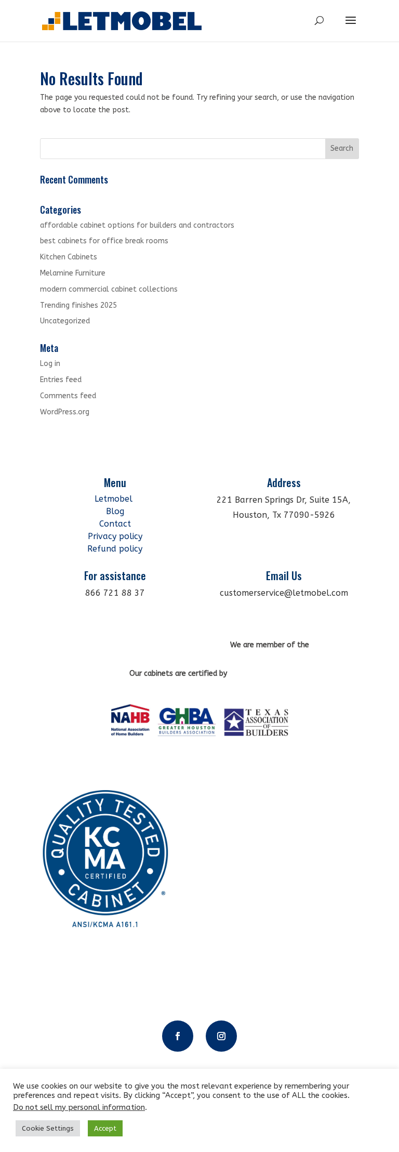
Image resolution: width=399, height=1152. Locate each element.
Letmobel (115, 499)
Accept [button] (105, 1128)
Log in (50, 363)
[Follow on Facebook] (177, 1036)
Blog (115, 511)
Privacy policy (115, 536)
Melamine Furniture (72, 273)
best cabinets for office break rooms (104, 241)
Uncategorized (65, 321)
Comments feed (68, 395)
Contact (115, 524)
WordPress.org (64, 412)
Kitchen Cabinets (68, 257)
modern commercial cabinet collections (109, 289)
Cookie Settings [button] (48, 1128)
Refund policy (114, 549)
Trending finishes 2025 (78, 305)
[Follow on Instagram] (221, 1036)
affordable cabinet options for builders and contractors (137, 225)
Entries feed (61, 379)
